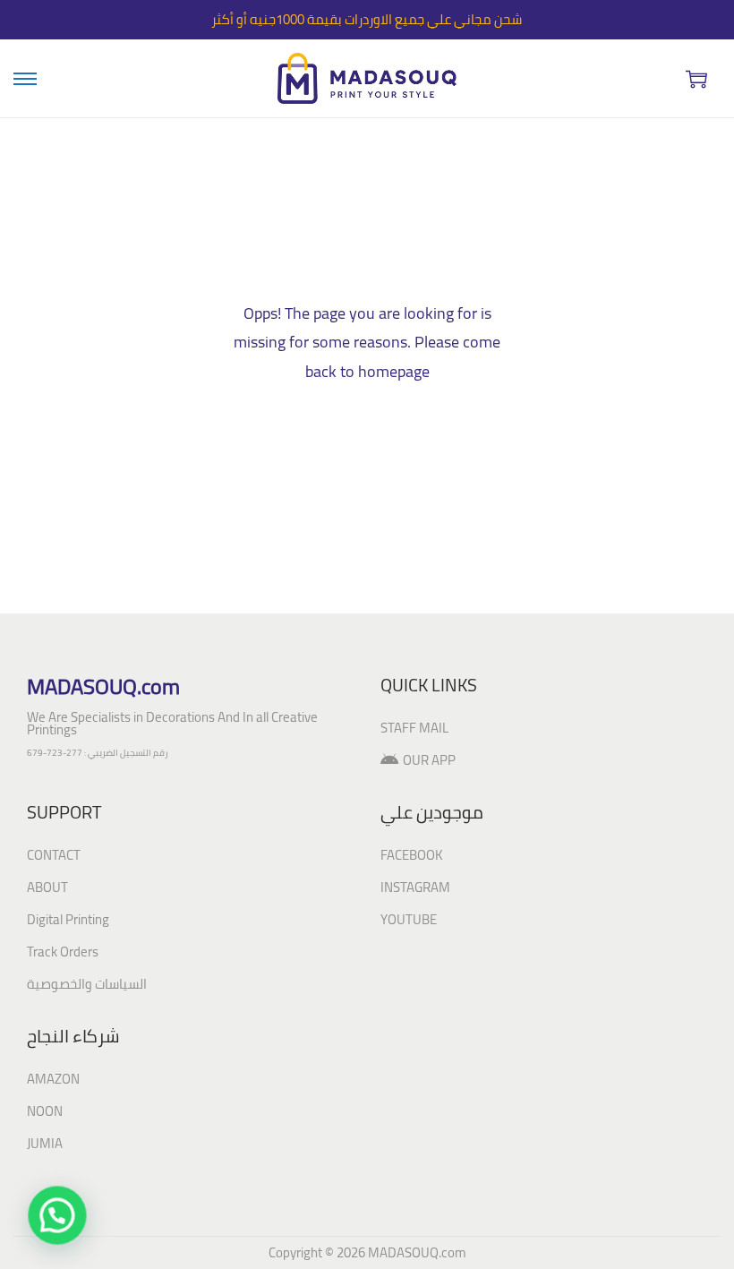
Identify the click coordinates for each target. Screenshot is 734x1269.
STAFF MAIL (414, 728)
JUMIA (45, 1143)
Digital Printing (68, 919)
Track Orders (62, 952)
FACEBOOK (411, 855)
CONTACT (54, 855)
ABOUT (47, 887)
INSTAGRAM (415, 887)
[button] (52, 1217)
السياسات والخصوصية (87, 984)
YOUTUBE (408, 919)
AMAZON (53, 1079)
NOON (45, 1111)
